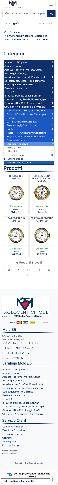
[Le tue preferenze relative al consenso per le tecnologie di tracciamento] (53, 480)
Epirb (10, 129)
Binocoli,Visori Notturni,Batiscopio (26, 114)
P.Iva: (5, 358)
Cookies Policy (10, 445)
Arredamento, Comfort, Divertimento (25, 77)
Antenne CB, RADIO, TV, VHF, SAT (26, 110)
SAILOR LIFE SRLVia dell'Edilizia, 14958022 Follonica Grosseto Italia (20, 339)
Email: (5, 353)
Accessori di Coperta (15, 62)
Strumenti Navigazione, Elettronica (27, 36)
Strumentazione (16, 140)
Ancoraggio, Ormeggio (16, 73)
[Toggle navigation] (51, 4)
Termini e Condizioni (13, 430)
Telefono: (7, 348)
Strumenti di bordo (17, 39)
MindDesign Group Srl (33, 463)
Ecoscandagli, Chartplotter (22, 125)
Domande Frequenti (13, 427)
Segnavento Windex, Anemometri (26, 136)
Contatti (7, 438)
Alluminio (12, 151)
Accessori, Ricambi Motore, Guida (23, 70)
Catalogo (10, 23)
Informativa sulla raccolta (19, 481)
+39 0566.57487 (23, 348)
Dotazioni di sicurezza (14, 434)
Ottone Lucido (40, 39)
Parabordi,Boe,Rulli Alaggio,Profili (23, 103)
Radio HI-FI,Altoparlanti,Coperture (26, 133)
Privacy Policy (10, 441)
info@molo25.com (20, 353)
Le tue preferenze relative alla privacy (32, 475)
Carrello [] (47, 23)
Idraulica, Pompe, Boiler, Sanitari (22, 96)
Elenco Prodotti (9, 453)
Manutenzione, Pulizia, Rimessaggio (25, 99)
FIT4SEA (9, 92)
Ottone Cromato (16, 155)
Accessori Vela (12, 66)
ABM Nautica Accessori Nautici (28, 316)
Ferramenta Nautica (16, 88)
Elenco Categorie (9, 450)
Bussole (11, 118)
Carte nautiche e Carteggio (22, 122)
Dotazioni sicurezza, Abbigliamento (24, 81)
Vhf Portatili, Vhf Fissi (19, 162)
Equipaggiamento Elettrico (19, 84)
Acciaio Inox (14, 148)
